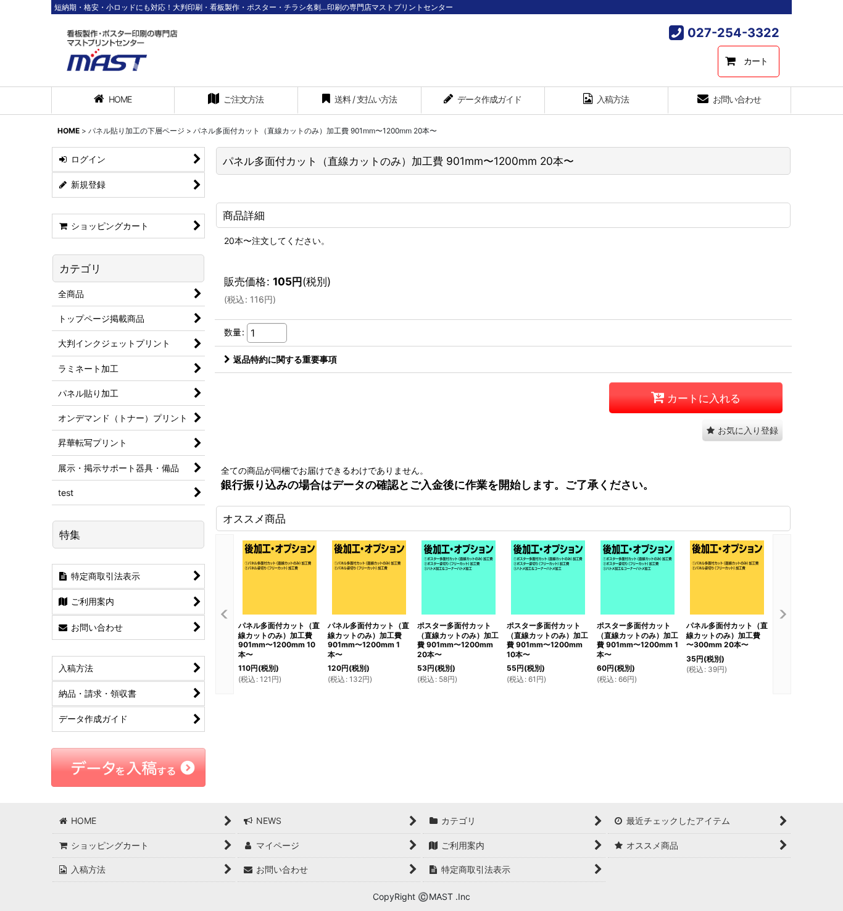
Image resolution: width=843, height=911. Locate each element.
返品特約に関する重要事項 (285, 359)
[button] (742, 430)
